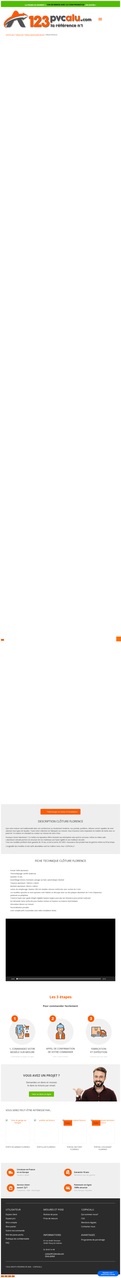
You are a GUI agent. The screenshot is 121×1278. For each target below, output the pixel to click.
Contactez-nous (88, 1226)
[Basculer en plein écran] (9, 1276)
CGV (83, 1218)
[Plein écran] (112, 979)
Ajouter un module (107, 409)
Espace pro (10, 1218)
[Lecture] (9, 979)
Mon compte (11, 1222)
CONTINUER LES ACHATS (54, 669)
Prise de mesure (50, 1218)
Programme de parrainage (93, 1239)
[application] (60, 950)
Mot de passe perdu (14, 1234)
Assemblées (28, 308)
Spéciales (31, 420)
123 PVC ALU (10, 35)
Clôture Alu (20, 35)
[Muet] (108, 979)
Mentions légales (88, 1222)
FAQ (7, 1243)
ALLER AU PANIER (79, 669)
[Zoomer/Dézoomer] (13, 1276)
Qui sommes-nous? (89, 1214)
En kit (13, 308)
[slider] (58, 978)
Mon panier (11, 1226)
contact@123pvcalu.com (54, 1254)
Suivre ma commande (15, 1230)
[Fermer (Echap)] (2, 1276)
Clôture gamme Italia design (34, 35)
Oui (11, 475)
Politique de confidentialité (17, 1238)
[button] (100, 19)
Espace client (11, 1214)
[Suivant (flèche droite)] (2, 640)
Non (22, 475)
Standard (15, 420)
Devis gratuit (50, 1256)
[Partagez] (6, 1276)
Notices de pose (50, 1214)
